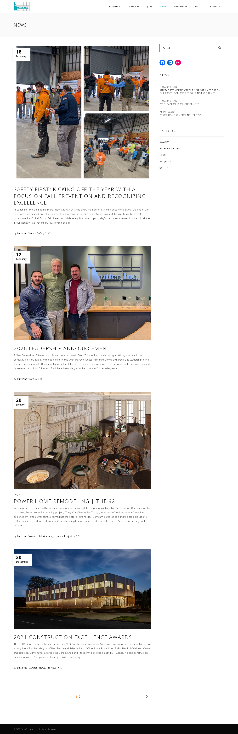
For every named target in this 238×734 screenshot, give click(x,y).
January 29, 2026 (167, 112)
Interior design (47, 536)
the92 (17, 494)
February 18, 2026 (168, 87)
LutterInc (22, 233)
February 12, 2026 (168, 101)
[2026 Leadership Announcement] (82, 293)
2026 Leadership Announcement (62, 348)
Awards (33, 536)
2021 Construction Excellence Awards (73, 636)
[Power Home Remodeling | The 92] (82, 440)
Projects (68, 536)
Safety (40, 233)
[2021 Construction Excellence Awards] (82, 589)
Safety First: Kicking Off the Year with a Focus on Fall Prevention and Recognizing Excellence (80, 196)
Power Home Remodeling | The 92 (64, 500)
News (32, 233)
